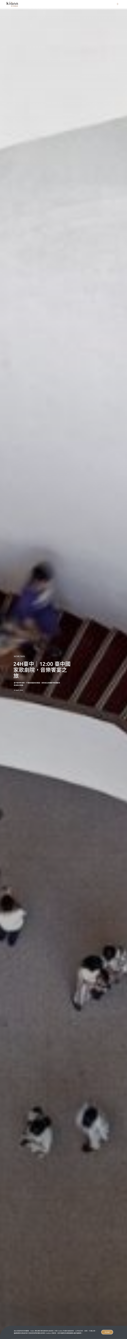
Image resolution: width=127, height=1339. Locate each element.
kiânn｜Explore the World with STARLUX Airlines (12, 4)
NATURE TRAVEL (19, 656)
